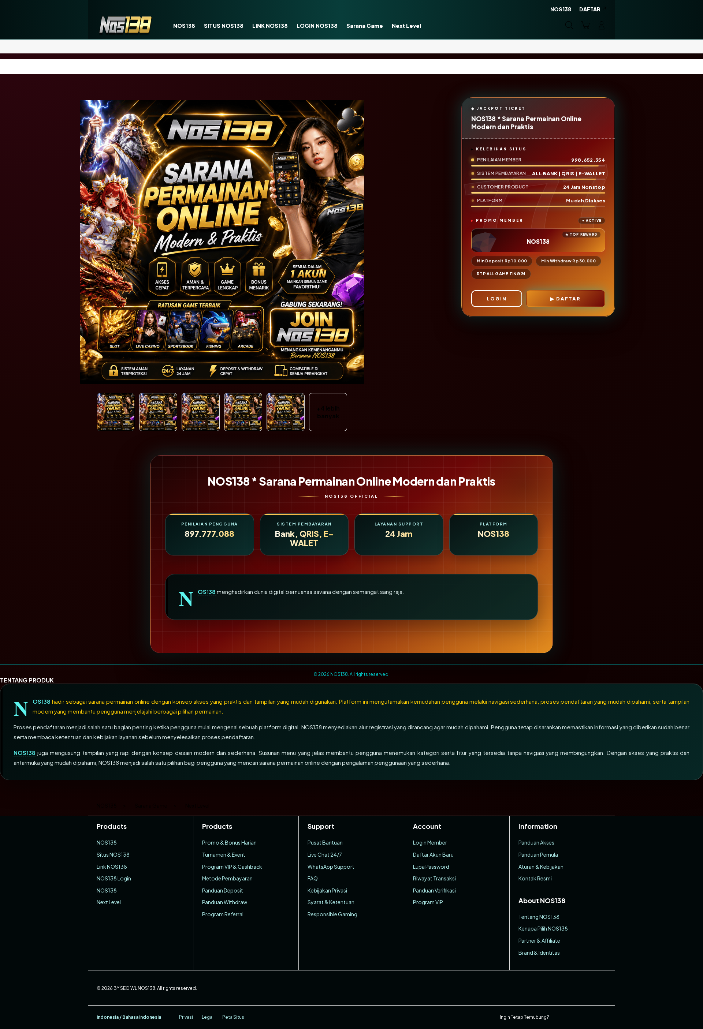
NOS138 (207, 591)
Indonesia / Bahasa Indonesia (129, 1017)
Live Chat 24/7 (325, 854)
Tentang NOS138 (538, 916)
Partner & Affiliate (539, 940)
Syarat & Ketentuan (331, 902)
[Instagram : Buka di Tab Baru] (587, 1017)
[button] (585, 25)
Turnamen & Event (223, 854)
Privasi (186, 1017)
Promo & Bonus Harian (229, 842)
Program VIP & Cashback (232, 866)
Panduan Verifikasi (434, 890)
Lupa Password (431, 866)
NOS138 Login (114, 878)
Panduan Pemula (538, 854)
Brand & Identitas (539, 952)
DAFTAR (568, 299)
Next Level (109, 902)
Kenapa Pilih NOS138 (543, 928)
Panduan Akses (536, 842)
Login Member (430, 842)
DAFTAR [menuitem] (589, 9)
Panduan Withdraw (224, 902)
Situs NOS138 (113, 854)
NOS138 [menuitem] (560, 9)
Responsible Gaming (332, 914)
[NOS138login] (125, 25)
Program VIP (428, 902)
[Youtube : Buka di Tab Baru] (602, 1017)
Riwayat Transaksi (434, 878)
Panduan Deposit (222, 890)
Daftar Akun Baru (433, 854)
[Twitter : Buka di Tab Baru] (573, 1017)
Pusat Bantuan (325, 842)
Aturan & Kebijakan (540, 866)
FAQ (313, 878)
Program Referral (222, 914)
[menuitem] (184, 26)
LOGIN (497, 299)
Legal (207, 1017)
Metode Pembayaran (227, 878)
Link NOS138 (112, 866)
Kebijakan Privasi (327, 890)
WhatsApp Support (331, 866)
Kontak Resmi (535, 878)
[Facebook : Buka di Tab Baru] (559, 1017)
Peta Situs (233, 1017)
